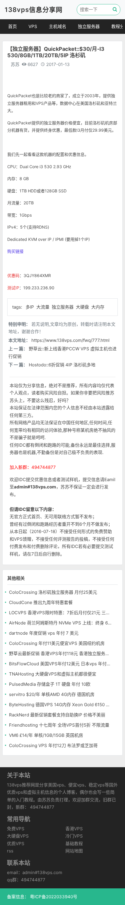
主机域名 (57, 26)
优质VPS (15, 843)
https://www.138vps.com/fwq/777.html (70, 340)
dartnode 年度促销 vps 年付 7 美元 (43, 633)
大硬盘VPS (18, 836)
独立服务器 (89, 26)
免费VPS (15, 828)
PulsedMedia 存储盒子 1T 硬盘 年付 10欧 (49, 684)
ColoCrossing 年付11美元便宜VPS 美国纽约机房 (57, 643)
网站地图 (74, 851)
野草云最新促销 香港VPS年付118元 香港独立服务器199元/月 (60, 653)
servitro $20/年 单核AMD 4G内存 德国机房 (51, 694)
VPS (32, 26)
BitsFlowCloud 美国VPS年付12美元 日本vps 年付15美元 (60, 663)
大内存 (97, 307)
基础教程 (74, 843)
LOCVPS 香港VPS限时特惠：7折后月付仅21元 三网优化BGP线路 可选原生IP (60, 612)
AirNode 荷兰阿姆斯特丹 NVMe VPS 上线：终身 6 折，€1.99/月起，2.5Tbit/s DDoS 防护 (60, 623)
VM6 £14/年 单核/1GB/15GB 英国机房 (46, 735)
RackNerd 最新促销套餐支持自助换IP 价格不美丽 (57, 715)
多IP (30, 307)
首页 (12, 26)
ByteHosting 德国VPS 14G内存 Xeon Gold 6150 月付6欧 (60, 704)
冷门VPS (74, 836)
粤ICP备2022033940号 (53, 896)
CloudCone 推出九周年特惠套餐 (41, 602)
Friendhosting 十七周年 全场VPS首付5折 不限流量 (59, 725)
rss (10, 851)
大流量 (43, 307)
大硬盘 (83, 307)
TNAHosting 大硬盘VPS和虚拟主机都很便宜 (52, 674)
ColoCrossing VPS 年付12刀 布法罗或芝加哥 (53, 745)
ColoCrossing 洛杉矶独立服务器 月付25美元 (53, 592)
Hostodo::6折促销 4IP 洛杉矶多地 (62, 365)
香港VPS (74, 828)
